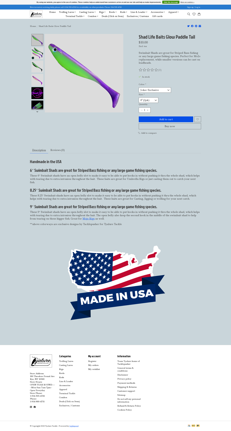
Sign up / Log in (193, 7)
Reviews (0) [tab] (57, 150)
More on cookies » (187, 2)
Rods (61, 377)
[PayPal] (193, 426)
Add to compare (149, 133)
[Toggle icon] (189, 14)
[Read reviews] (148, 70)
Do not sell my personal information (129, 400)
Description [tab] (39, 150)
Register (92, 361)
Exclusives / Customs (138, 16)
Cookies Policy (124, 409)
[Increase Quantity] (147, 110)
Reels (61, 373)
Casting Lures (66, 365)
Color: (142, 84)
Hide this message (171, 2)
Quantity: (143, 104)
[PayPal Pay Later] (198, 426)
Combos (63, 397)
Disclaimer (122, 374)
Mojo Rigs (88, 218)
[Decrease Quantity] (142, 110)
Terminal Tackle (67, 393)
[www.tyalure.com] (36, 14)
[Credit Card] (189, 426)
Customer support (126, 391)
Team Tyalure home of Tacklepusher (128, 362)
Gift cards (157, 16)
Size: (142, 94)
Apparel (63, 389)
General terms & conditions (125, 369)
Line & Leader (66, 381)
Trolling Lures (66, 361)
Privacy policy (124, 378)
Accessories (64, 385)
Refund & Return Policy (129, 405)
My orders (93, 365)
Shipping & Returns (127, 387)
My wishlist (94, 369)
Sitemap (121, 395)
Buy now (170, 126)
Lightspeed (73, 426)
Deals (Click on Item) (113, 16)
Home (52, 12)
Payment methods (126, 383)
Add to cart (166, 119)
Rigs (61, 369)
